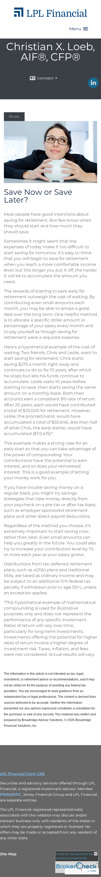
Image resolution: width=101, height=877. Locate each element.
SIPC (17, 794)
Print (14, 116)
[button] (78, 28)
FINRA (5, 794)
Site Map (8, 854)
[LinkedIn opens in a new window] (93, 86)
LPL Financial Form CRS (22, 773)
